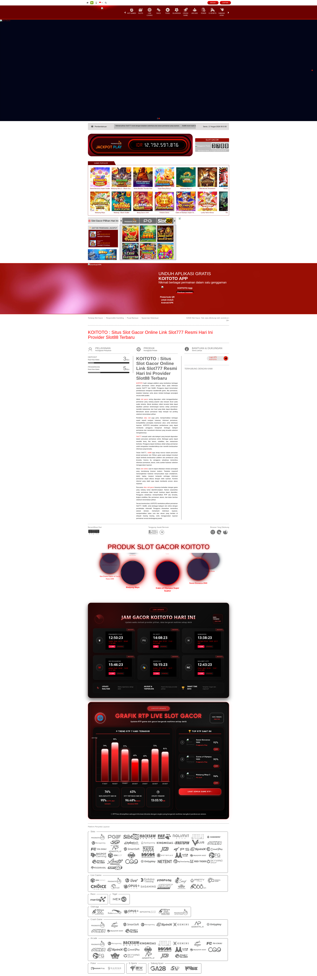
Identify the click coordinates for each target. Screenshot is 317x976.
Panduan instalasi (185, 292)
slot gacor (144, 399)
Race (159, 13)
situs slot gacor (149, 487)
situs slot (147, 418)
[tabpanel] (158, 70)
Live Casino (149, 14)
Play (117, 147)
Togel (167, 13)
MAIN (101, 177)
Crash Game (185, 14)
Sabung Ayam (221, 14)
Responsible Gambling (115, 318)
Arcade (194, 13)
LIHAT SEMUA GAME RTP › (200, 792)
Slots (140, 13)
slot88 (149, 453)
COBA (132, 231)
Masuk (213, 3)
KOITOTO (139, 383)
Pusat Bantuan (132, 318)
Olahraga (176, 13)
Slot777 (138, 436)
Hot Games (131, 13)
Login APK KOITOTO (213, 358)
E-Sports (212, 13)
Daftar (225, 3)
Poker (203, 13)
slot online (144, 469)
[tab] (130, 221)
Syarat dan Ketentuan (150, 318)
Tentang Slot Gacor (95, 318)
